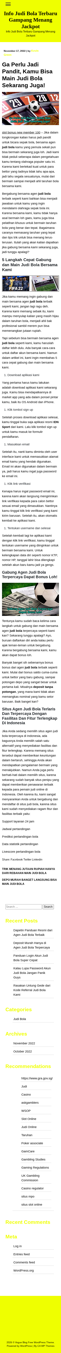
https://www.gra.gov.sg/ (37, 1078)
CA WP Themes (45, 1346)
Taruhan (26, 1135)
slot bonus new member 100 (21, 132)
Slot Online (28, 1119)
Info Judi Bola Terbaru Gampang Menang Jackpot (30, 19)
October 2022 (22, 1051)
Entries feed (21, 1254)
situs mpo (27, 1196)
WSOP (26, 1110)
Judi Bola (19, 1019)
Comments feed (24, 1262)
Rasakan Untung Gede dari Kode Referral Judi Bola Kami (31, 990)
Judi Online (29, 1127)
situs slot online (31, 1204)
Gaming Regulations (35, 1167)
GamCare (28, 1151)
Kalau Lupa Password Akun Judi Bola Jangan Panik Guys (32, 973)
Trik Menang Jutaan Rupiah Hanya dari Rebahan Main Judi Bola (28, 871)
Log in (17, 1246)
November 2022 (24, 1043)
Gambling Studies (33, 1159)
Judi (24, 1086)
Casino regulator (32, 1188)
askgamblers (30, 1102)
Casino (26, 1094)
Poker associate (32, 1143)
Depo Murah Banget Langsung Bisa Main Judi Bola (29, 881)
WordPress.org (23, 1270)
